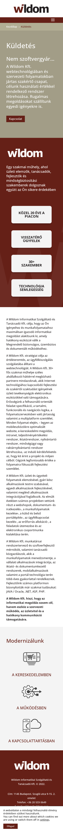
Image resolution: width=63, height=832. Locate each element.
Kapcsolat (15, 119)
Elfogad (10, 826)
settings (44, 819)
